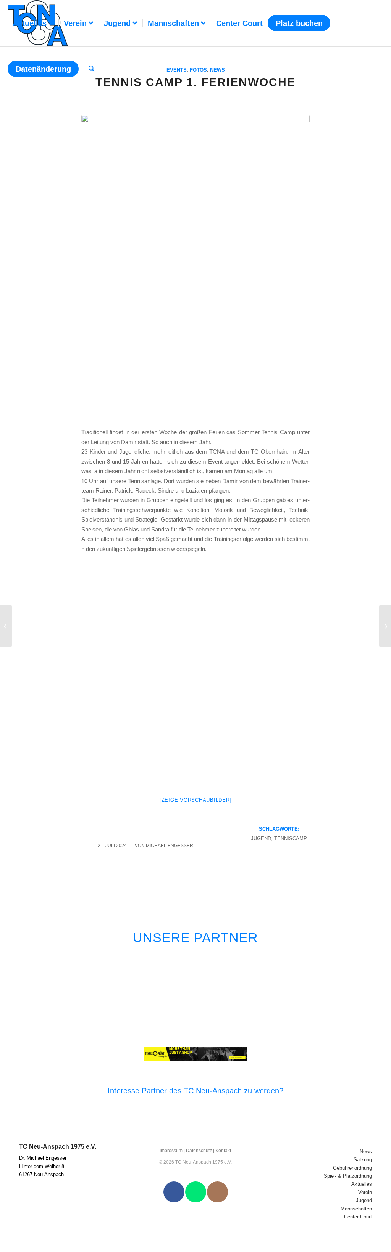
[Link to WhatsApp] (195, 1191)
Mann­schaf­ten (356, 1209)
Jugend (364, 1200)
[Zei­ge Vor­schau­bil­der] (196, 800)
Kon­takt (223, 1150)
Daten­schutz (199, 1150)
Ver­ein (365, 1192)
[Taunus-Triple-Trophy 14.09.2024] (6, 626)
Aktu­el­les (361, 1184)
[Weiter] (371, 960)
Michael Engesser (169, 845)
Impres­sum (171, 1150)
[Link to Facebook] (173, 1191)
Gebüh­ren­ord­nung (352, 1168)
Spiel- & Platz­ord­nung (348, 1176)
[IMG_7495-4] (195, 267)
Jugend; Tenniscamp (279, 838)
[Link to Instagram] (217, 1191)
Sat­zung (363, 1159)
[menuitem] (33, 23)
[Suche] (92, 69)
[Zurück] (353, 960)
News (366, 1151)
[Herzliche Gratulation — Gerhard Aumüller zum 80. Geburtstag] (385, 626)
